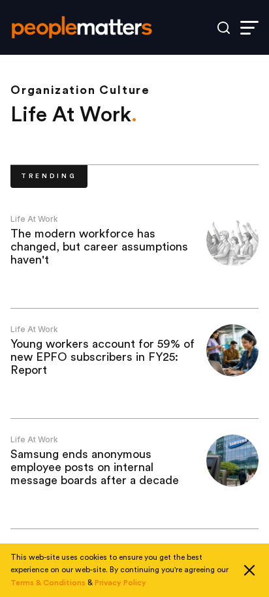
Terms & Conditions (48, 583)
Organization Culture (80, 90)
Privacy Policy (120, 583)
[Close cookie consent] (249, 570)
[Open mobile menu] (249, 28)
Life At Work (34, 219)
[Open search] (223, 28)
